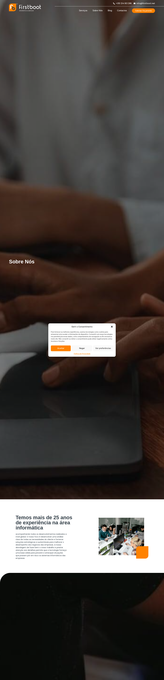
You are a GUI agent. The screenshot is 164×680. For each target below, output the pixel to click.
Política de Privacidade (82, 353)
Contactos (122, 10)
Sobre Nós (98, 10)
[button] (112, 326)
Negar (82, 348)
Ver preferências (103, 348)
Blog (110, 10)
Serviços (83, 10)
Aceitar (60, 348)
